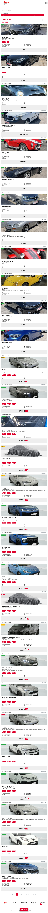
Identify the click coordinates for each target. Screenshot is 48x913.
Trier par (23, 19)
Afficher (40, 19)
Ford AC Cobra (40, 14)
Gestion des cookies (33, 903)
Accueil (14, 902)
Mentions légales (24, 902)
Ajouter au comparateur (7, 52)
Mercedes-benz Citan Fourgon (30, 14)
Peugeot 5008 (4, 14)
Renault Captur (12, 14)
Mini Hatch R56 (19, 14)
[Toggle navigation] (46, 3)
